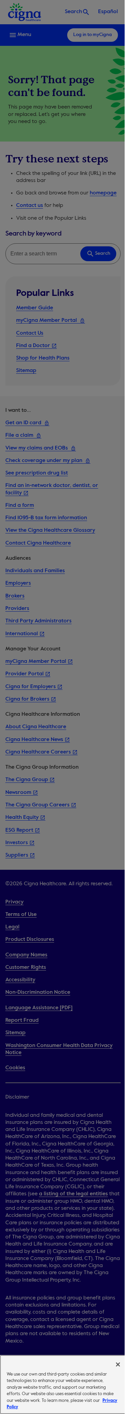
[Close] (118, 1364)
